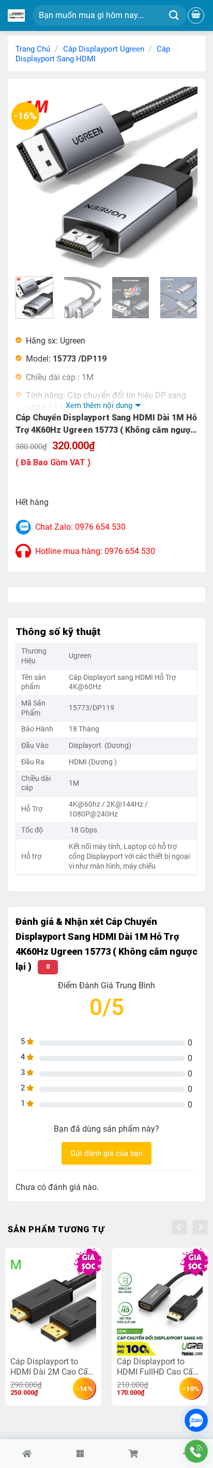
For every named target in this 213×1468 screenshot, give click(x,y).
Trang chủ (33, 49)
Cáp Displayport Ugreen (103, 49)
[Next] (181, 177)
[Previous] (32, 177)
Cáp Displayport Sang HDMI (93, 53)
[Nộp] (174, 16)
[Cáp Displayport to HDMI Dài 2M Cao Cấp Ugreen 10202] (53, 1304)
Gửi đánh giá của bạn (106, 1153)
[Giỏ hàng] (196, 15)
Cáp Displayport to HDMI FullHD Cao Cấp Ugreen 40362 (157, 1367)
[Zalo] (196, 1420)
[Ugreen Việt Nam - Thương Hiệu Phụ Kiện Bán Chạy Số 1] (16, 15)
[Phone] (196, 1451)
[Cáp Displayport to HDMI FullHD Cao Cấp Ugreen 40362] (160, 1304)
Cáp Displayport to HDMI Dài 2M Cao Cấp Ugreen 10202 (51, 1367)
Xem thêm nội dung (99, 405)
